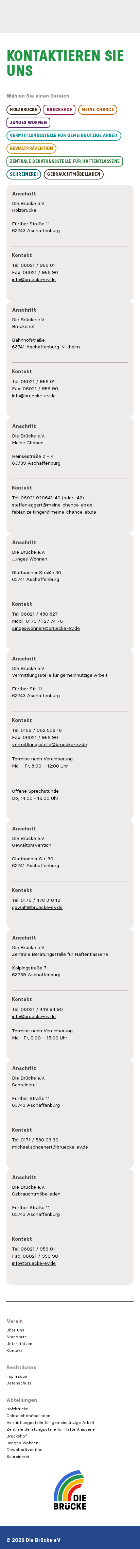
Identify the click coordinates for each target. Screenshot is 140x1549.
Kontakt (14, 1350)
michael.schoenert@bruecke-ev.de (50, 1147)
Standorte (16, 1336)
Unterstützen (19, 1343)
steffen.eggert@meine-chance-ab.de (52, 505)
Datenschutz (18, 1383)
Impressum (17, 1376)
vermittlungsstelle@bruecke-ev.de (49, 744)
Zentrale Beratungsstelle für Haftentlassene (50, 1429)
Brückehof (16, 1436)
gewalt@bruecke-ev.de (37, 907)
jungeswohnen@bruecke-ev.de (46, 628)
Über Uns (15, 1329)
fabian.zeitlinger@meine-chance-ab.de (54, 512)
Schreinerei (17, 1456)
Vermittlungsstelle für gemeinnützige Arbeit (50, 1422)
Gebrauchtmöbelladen (28, 1415)
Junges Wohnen (22, 1442)
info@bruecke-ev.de (34, 279)
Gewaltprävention (24, 1449)
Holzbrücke (17, 1408)
